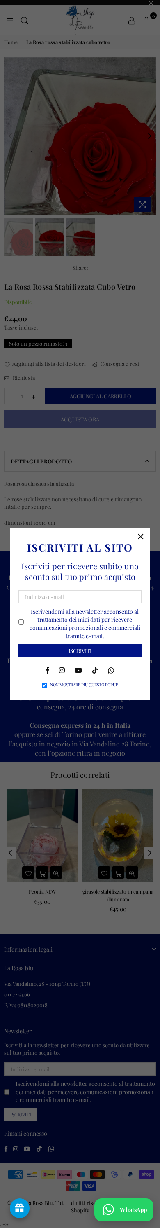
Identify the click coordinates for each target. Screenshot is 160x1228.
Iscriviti (80, 650)
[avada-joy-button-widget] (20, 1208)
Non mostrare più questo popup (84, 685)
